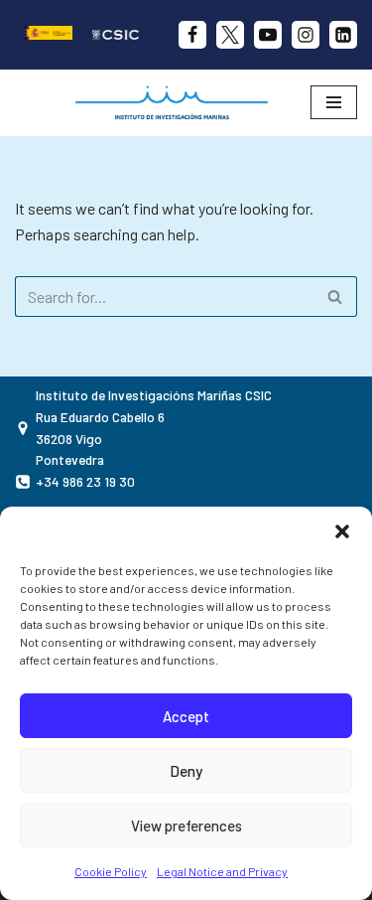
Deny (186, 771)
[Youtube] (268, 35)
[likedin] (343, 35)
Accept (186, 716)
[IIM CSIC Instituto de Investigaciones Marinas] (176, 102)
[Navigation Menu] (333, 102)
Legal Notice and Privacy (222, 871)
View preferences (186, 825)
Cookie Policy (110, 871)
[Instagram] (305, 35)
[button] (342, 531)
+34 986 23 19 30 (85, 481)
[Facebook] (192, 35)
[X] (230, 35)
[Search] (334, 296)
